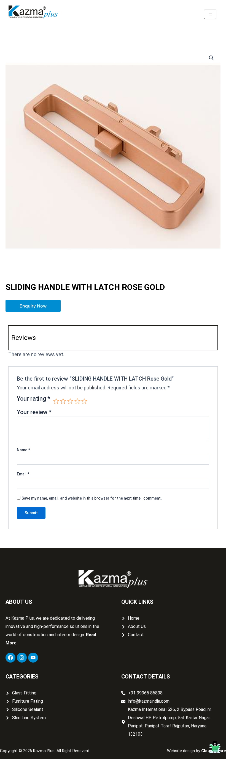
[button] (211, 58)
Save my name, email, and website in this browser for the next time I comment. (91, 498)
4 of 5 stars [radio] (77, 401)
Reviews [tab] (23, 338)
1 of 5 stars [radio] (56, 401)
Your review (34, 412)
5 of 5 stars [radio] (84, 401)
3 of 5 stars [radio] (70, 401)
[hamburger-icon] (210, 14)
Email (23, 474)
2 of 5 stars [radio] (63, 401)
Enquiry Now (33, 306)
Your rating (33, 399)
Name (23, 450)
